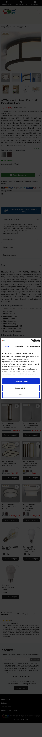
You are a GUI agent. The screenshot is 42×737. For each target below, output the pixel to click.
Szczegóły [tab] (19, 346)
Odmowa (21, 395)
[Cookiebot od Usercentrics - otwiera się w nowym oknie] (31, 340)
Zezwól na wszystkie (21, 381)
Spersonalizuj (20, 388)
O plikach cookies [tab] (33, 346)
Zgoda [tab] (7, 346)
